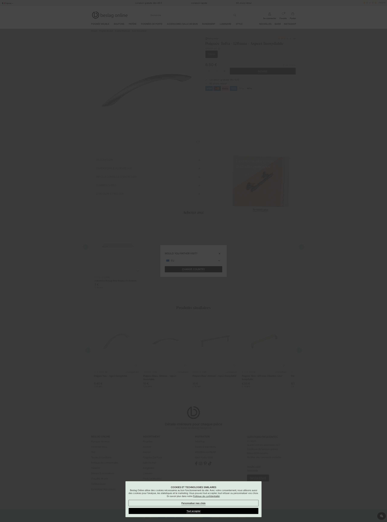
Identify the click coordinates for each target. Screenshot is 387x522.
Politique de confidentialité (206, 496)
